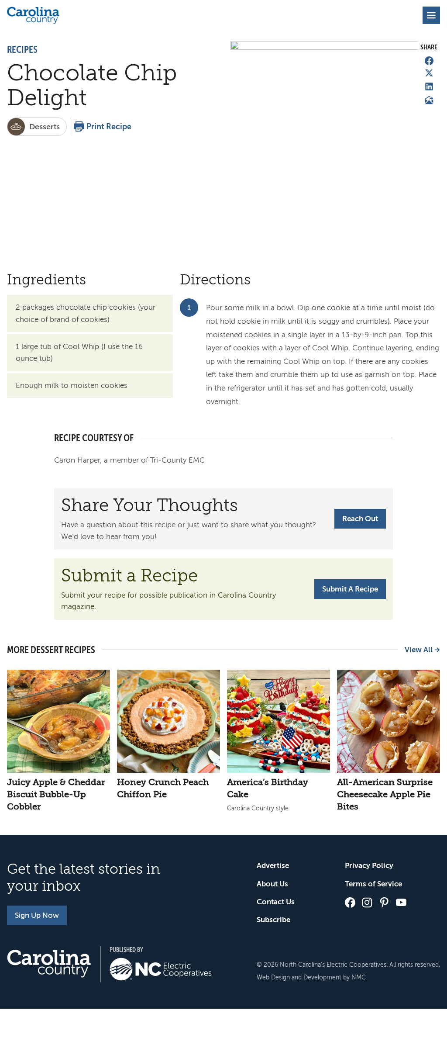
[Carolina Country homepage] (33, 15)
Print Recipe (108, 126)
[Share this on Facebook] (429, 60)
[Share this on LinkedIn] (429, 86)
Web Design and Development (299, 977)
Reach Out (360, 519)
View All (419, 650)
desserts (44, 126)
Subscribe (273, 920)
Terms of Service (373, 884)
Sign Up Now (37, 915)
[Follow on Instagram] (367, 902)
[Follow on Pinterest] (384, 902)
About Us (272, 884)
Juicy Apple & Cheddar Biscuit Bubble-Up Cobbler (56, 794)
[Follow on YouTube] (401, 902)
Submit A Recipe (350, 589)
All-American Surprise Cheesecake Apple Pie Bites (385, 794)
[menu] (431, 15)
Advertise (273, 865)
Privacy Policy (369, 865)
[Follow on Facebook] (350, 902)
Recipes (22, 49)
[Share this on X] (429, 73)
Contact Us (276, 902)
